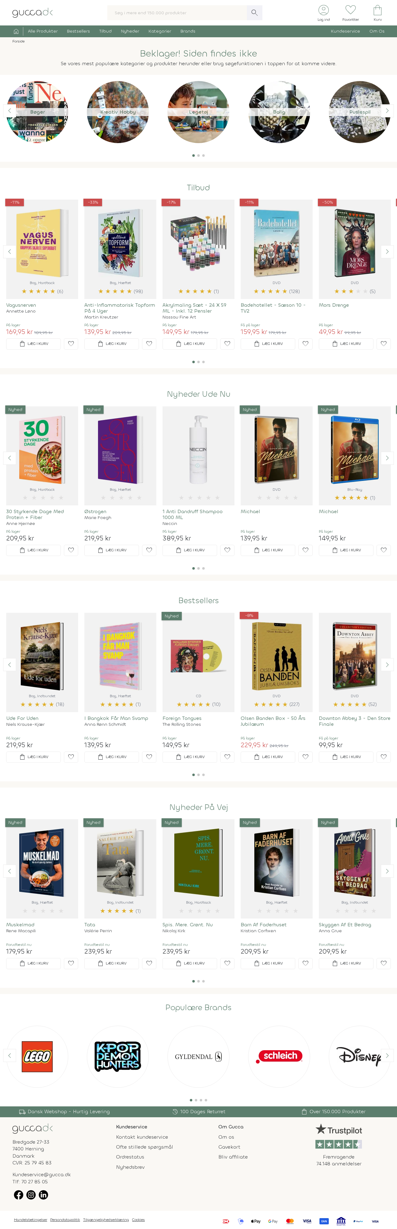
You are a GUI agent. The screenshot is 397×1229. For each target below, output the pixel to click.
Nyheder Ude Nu (198, 394)
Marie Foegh (97, 518)
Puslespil (360, 112)
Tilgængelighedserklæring (106, 1219)
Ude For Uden (22, 718)
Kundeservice (345, 31)
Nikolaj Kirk (174, 931)
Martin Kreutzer (101, 317)
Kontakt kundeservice (142, 1137)
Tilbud (105, 31)
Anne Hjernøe (20, 523)
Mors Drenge (334, 305)
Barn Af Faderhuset (264, 925)
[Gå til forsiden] (32, 1128)
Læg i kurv (33, 344)
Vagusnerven (21, 305)
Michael (250, 511)
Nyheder (130, 31)
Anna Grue (330, 931)
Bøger (37, 112)
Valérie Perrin (98, 931)
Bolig (279, 112)
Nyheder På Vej (198, 807)
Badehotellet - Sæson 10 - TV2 (273, 308)
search (254, 12)
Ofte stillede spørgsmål (144, 1147)
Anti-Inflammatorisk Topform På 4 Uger (119, 308)
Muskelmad (20, 925)
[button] (193, 155)
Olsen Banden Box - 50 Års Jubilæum (273, 721)
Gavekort (229, 1147)
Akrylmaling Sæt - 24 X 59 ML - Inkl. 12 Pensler (194, 308)
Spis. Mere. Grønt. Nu (188, 925)
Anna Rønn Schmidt (105, 724)
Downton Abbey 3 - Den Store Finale (354, 721)
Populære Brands (198, 1007)
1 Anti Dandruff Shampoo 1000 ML (193, 514)
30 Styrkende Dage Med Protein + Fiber (35, 514)
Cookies (138, 1219)
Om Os (377, 31)
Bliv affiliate (233, 1157)
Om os (226, 1137)
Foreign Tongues (182, 718)
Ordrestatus (130, 1157)
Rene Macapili (21, 931)
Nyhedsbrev (130, 1167)
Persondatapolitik (65, 1219)
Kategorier (160, 31)
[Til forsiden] (32, 12)
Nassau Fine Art (179, 317)
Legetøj (198, 112)
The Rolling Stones (182, 724)
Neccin (170, 523)
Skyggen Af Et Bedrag (345, 925)
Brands (188, 31)
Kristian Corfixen (258, 931)
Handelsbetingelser (30, 1219)
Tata (89, 925)
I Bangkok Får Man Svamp (116, 718)
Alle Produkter (43, 31)
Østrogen (95, 511)
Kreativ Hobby (118, 112)
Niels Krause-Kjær (25, 724)
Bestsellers (78, 31)
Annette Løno (21, 311)
